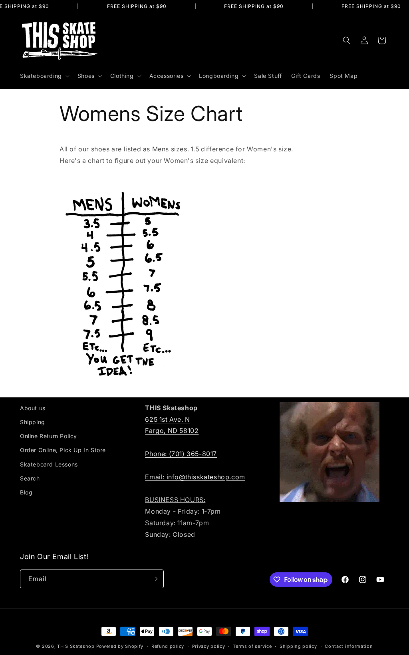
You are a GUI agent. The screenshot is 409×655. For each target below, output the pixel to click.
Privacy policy (208, 646)
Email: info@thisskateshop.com (195, 477)
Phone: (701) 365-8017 (181, 454)
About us (33, 408)
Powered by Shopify (120, 646)
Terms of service (252, 646)
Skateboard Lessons (49, 464)
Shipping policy (298, 646)
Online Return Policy (48, 436)
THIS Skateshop (76, 646)
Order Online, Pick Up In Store (63, 450)
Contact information (349, 646)
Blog (26, 492)
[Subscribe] (154, 579)
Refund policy (167, 646)
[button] (44, 75)
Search (30, 478)
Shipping (32, 422)
